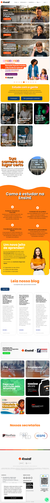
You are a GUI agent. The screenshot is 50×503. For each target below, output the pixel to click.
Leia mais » (5, 330)
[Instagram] (27, 478)
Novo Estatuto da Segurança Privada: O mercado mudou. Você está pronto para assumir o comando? (24, 299)
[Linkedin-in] (29, 478)
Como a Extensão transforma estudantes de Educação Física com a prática (41, 298)
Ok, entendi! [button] (13, 497)
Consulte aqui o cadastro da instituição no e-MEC (44, 490)
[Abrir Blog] (39, 2)
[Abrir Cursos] (18, 2)
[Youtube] (31, 478)
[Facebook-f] (24, 478)
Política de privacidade (28, 490)
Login (44, 2)
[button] (1, 69)
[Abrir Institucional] (26, 2)
